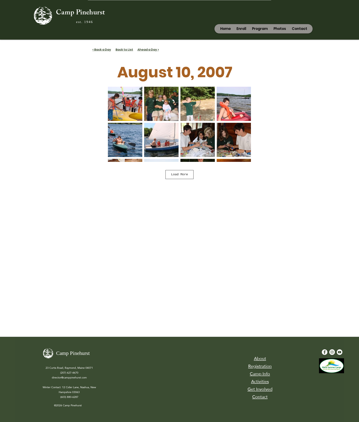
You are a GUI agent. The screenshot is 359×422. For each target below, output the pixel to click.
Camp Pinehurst (80, 13)
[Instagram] (332, 352)
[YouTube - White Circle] (339, 352)
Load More (179, 174)
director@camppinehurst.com (69, 377)
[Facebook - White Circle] (324, 352)
